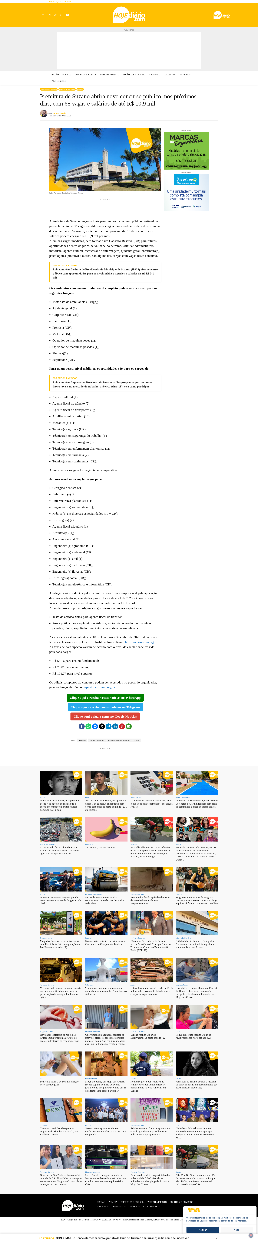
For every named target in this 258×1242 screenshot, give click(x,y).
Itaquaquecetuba (137, 894)
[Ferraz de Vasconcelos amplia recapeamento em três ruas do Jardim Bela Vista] (106, 879)
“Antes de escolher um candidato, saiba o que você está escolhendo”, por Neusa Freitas (151, 803)
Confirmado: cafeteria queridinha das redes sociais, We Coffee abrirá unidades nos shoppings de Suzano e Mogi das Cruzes (150, 1180)
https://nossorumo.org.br (141, 642)
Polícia (42, 797)
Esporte (179, 894)
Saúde (178, 1031)
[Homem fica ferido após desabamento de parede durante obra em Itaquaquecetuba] (151, 879)
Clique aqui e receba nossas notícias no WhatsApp (105, 697)
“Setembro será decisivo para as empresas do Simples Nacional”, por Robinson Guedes (59, 1131)
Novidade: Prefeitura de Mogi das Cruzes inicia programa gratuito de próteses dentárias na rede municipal (59, 1037)
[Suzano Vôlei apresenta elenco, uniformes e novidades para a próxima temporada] (106, 1110)
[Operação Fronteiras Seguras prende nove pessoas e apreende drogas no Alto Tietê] (61, 879)
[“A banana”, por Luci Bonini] (106, 829)
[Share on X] (102, 726)
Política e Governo (67, 89)
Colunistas (89, 844)
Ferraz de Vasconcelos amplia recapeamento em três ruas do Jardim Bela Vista (104, 900)
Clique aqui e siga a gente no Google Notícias (105, 716)
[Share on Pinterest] (122, 726)
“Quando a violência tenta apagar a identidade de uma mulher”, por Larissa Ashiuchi (106, 991)
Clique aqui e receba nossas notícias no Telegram (105, 707)
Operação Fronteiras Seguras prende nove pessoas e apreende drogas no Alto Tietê (61, 900)
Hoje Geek (180, 1125)
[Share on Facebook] (82, 726)
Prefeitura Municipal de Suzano (119, 740)
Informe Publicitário (183, 938)
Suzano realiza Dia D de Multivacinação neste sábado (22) (148, 1036)
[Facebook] (43, 15)
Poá (41, 1078)
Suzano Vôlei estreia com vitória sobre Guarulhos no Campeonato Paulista (105, 943)
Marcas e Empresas (47, 844)
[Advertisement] (129, 50)
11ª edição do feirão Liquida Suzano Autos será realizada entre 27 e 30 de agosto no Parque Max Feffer (59, 850)
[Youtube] (67, 15)
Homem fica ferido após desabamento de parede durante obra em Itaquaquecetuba (150, 900)
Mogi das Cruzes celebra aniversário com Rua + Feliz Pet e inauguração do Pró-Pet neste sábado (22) (60, 944)
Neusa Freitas (135, 797)
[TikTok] (55, 15)
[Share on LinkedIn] (115, 726)
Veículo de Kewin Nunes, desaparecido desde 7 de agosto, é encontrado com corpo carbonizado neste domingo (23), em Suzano (106, 805)
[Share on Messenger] (95, 726)
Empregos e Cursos (49, 89)
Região (80, 89)
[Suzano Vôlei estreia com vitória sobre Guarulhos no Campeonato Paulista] (106, 923)
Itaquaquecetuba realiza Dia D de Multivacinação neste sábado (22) (194, 1036)
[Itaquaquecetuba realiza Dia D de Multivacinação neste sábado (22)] (197, 1017)
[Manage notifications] (251, 1235)
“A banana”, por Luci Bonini (100, 847)
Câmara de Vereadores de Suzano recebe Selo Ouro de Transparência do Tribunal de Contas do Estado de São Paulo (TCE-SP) (150, 946)
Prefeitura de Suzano (97, 740)
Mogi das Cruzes (182, 985)
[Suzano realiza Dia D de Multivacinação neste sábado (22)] (151, 1017)
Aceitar (203, 1229)
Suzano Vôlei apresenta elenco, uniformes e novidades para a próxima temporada (105, 1131)
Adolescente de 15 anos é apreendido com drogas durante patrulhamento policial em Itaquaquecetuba (150, 1131)
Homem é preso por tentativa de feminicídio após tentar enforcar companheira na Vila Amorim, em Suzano (148, 1086)
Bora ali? (133, 844)
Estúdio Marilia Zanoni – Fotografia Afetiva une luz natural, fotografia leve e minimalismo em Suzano (196, 944)
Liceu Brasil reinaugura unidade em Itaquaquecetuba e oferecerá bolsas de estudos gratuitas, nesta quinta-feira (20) (105, 1180)
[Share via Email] (129, 726)
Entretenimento (46, 938)
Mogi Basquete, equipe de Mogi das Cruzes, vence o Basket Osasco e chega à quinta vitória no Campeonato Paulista (197, 900)
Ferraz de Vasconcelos (93, 894)
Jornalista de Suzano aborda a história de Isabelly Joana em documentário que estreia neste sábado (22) (197, 1084)
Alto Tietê (82, 740)
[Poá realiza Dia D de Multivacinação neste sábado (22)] (61, 1063)
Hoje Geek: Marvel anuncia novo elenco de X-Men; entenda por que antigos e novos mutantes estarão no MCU (195, 1133)
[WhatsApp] (61, 15)
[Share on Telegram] (109, 726)
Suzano (136, 740)
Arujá (132, 985)
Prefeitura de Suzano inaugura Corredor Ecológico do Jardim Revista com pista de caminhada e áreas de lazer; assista (197, 803)
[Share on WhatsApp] (88, 726)
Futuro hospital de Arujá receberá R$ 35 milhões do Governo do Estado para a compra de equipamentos (151, 991)
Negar (237, 1229)
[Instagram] (49, 15)
